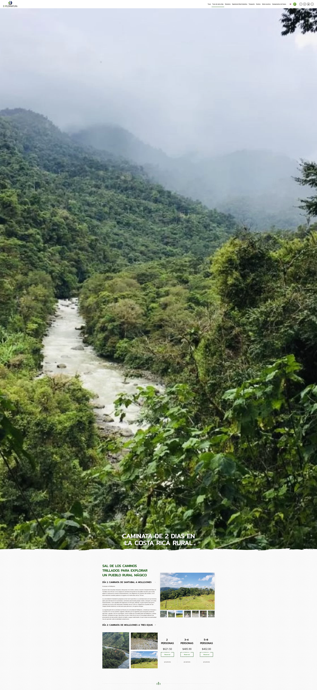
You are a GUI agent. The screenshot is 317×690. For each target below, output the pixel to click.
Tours (209, 4)
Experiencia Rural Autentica (239, 4)
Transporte (252, 4)
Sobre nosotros (266, 4)
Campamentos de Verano (279, 4)
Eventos (258, 4)
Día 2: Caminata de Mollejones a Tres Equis (127, 624)
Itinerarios (228, 4)
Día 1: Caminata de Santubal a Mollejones (126, 582)
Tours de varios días (217, 4)
